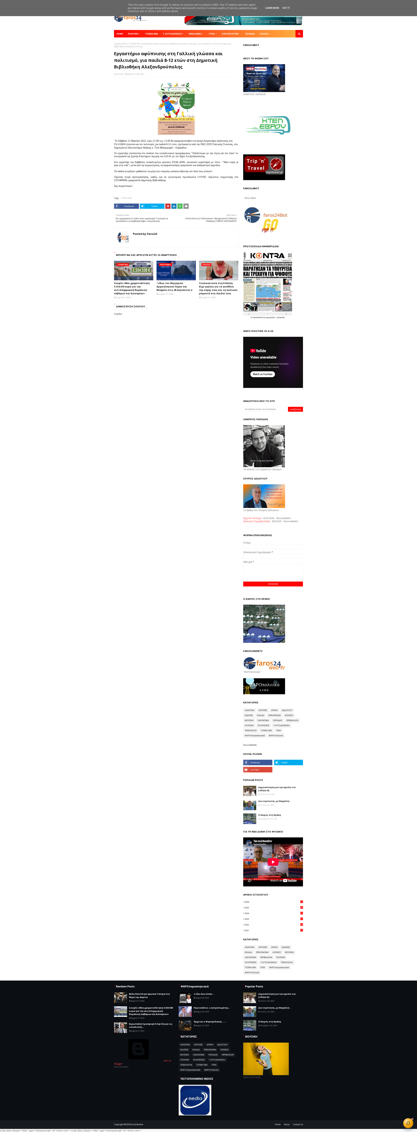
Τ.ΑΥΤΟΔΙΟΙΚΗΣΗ (281, 725)
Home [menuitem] (119, 33)
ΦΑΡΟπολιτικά (276, 735)
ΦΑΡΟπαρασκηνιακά (255, 735)
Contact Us (298, 1124)
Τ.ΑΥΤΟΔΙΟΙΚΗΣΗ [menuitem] (172, 33)
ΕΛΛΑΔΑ (260, 715)
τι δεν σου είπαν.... (204, 993)
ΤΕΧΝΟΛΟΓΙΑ (251, 730)
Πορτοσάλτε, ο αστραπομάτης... (212, 1007)
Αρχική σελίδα (121, 43)
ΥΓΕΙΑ (278, 730)
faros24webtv (250, 744)
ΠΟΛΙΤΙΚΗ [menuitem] (133, 33)
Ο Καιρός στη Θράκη (269, 814)
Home (278, 1124)
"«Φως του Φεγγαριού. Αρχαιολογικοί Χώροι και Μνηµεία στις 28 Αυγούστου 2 (174, 287)
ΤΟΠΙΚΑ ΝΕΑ (134, 43)
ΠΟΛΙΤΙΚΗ (249, 725)
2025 (273, 907)
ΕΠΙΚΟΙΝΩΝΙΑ (274, 715)
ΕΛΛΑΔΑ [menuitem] (264, 33)
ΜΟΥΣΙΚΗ (249, 720)
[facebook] (257, 762)
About (287, 1124)
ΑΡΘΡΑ (274, 710)
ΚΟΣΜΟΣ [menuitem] (250, 33)
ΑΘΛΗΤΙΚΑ (249, 710)
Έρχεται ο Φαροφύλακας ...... (210, 1021)
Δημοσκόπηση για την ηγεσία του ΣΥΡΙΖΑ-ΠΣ (277, 789)
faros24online (136, 1124)
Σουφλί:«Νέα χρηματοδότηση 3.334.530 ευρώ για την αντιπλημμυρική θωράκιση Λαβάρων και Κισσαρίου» (132, 288)
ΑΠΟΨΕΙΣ (263, 710)
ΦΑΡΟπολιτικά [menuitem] (230, 33)
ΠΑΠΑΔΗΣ (277, 720)
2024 (273, 913)
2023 (273, 919)
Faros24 (120, 74)
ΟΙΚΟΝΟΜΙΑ (263, 720)
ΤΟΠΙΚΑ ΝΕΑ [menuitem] (151, 33)
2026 (273, 901)
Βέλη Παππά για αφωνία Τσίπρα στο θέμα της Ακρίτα (149, 995)
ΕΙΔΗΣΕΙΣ (249, 715)
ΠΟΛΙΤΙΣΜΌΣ (263, 725)
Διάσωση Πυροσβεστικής (256, 521)
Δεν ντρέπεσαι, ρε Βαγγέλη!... (274, 801)
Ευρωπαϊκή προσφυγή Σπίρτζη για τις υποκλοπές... (150, 1025)
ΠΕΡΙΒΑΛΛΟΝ (292, 720)
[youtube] (257, 769)
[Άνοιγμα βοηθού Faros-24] (408, 1123)
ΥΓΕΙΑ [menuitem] (212, 33)
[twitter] (288, 762)
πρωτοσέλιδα (258, 317)
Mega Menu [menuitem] (195, 33)
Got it (286, 8)
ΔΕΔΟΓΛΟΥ (287, 710)
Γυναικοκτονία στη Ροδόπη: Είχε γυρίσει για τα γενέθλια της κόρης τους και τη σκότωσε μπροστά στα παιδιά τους (218, 288)
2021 (273, 930)
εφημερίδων (271, 317)
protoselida (281, 317)
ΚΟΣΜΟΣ (289, 715)
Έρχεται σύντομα (252, 518)
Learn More (272, 8)
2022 (273, 924)
